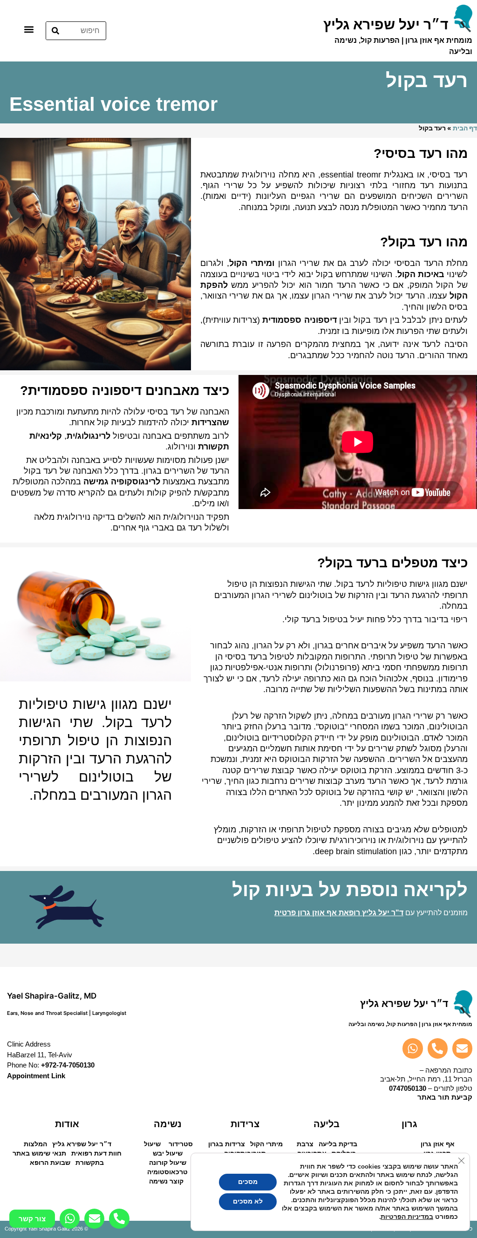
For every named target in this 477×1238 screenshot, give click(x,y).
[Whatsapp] (412, 1048)
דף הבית (465, 128)
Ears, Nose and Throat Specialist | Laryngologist (66, 1013)
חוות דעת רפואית (96, 1153)
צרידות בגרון (226, 1144)
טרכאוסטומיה (167, 1172)
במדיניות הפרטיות (407, 1216)
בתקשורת (89, 1162)
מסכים (248, 1181)
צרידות (245, 1123)
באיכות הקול (420, 274)
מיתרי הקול (266, 1144)
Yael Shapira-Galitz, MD (51, 995)
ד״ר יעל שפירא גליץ (81, 1144)
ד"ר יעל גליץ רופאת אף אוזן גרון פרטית (338, 913)
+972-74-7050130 (68, 1065)
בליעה (326, 1123)
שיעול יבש (168, 1153)
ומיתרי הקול (251, 263)
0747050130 (407, 1088)
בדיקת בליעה (338, 1144)
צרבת (305, 1144)
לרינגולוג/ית (88, 436)
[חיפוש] (55, 31)
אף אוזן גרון (438, 1144)
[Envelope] (462, 1048)
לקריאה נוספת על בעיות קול (350, 889)
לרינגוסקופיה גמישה (121, 481)
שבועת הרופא (50, 1162)
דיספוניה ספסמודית (299, 320)
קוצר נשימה (166, 1181)
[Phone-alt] (438, 1048)
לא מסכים (248, 1201)
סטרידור (181, 1144)
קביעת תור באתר (444, 1097)
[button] (28, 29)
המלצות (35, 1144)
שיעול (152, 1144)
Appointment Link (36, 1076)
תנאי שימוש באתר (39, 1153)
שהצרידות (210, 422)
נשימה (168, 1123)
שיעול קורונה (167, 1162)
